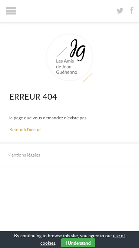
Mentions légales (23, 155)
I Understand (78, 243)
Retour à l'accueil (26, 129)
